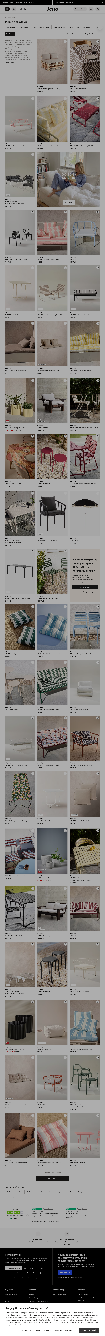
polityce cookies (23, 1325)
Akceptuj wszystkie (89, 1330)
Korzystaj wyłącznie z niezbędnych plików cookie (55, 1330)
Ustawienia (26, 1330)
